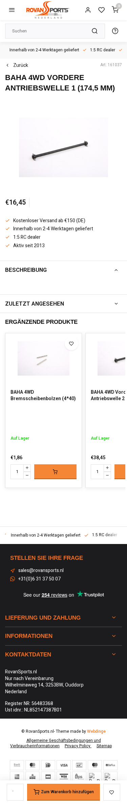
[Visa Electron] (64, 777)
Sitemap (104, 746)
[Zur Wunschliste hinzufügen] (71, 343)
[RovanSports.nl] (47, 10)
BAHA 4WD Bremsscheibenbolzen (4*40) (43, 395)
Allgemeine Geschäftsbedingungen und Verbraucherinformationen (55, 743)
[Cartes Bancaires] (48, 777)
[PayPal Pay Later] (110, 777)
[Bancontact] (79, 765)
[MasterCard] (32, 765)
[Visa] (64, 765)
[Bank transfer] (17, 765)
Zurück (20, 65)
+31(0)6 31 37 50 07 (39, 579)
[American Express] (17, 777)
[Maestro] (95, 765)
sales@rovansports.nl (41, 570)
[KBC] (32, 777)
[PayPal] (95, 777)
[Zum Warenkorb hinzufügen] (55, 471)
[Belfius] (110, 765)
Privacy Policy (78, 746)
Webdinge (96, 731)
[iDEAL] (48, 765)
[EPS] (79, 777)
